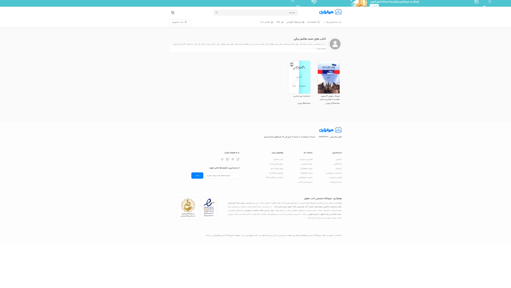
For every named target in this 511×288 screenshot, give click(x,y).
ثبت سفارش (278, 159)
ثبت (197, 175)
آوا (277, 207)
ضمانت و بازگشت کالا (274, 177)
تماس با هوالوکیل (305, 177)
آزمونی (339, 159)
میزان (243, 203)
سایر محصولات (336, 182)
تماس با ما (265, 22)
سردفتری (248, 210)
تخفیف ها (312, 22)
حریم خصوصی (306, 164)
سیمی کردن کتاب (305, 182)
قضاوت (255, 210)
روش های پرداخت (276, 164)
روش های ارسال (277, 168)
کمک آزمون (291, 207)
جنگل (340, 207)
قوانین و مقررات (335, 177)
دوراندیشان (318, 207)
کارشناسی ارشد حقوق (329, 214)
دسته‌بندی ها (332, 22)
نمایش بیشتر (321, 49)
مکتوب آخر (309, 207)
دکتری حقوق (313, 214)
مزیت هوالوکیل (306, 168)
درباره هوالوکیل (306, 173)
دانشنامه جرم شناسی (301, 96)
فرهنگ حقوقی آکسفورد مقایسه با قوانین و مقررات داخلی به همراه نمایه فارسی (329, 98)
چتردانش (334, 207)
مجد (238, 203)
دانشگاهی (338, 164)
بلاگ (278, 22)
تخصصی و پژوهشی (334, 173)
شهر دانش (283, 207)
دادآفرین (326, 207)
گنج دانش (232, 203)
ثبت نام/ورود (177, 22)
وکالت (261, 210)
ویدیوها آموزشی (294, 22)
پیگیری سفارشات (276, 173)
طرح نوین (300, 207)
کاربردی (339, 168)
